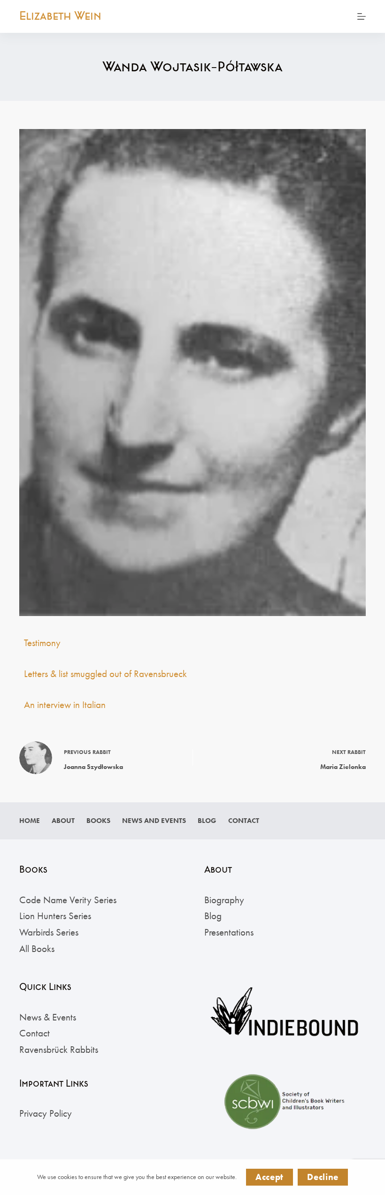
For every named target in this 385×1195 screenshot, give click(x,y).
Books (98, 820)
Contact (243, 820)
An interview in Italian (65, 704)
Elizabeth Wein (60, 16)
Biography (224, 899)
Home (29, 820)
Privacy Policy (45, 1113)
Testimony (42, 642)
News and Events (154, 820)
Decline (323, 1177)
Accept (269, 1177)
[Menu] (361, 16)
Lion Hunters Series (55, 915)
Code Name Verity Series (67, 899)
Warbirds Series (48, 932)
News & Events (47, 1017)
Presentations (229, 932)
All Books (36, 948)
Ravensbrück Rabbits (58, 1049)
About (63, 820)
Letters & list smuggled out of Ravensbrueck (105, 673)
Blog (207, 820)
